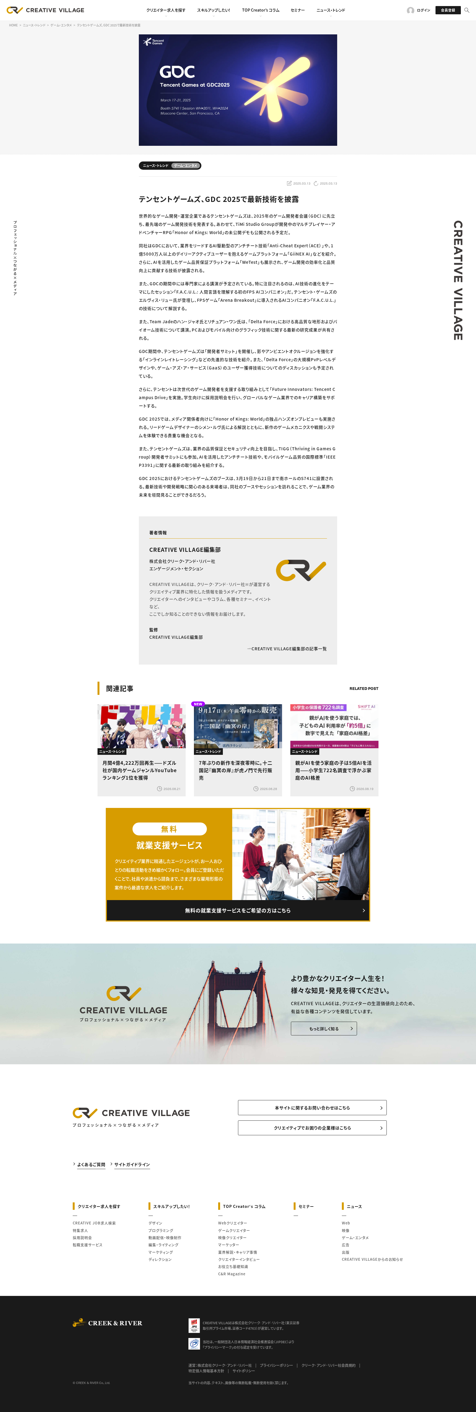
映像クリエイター (232, 1237)
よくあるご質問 (91, 1164)
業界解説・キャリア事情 (237, 1252)
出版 (346, 1252)
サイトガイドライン (132, 1164)
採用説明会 (82, 1237)
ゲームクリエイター (234, 1230)
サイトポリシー (243, 1370)
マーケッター (228, 1244)
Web (346, 1222)
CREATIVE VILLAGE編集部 (185, 549)
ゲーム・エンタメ (355, 1237)
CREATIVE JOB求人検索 (94, 1222)
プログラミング (160, 1230)
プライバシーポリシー (276, 1365)
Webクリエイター (232, 1222)
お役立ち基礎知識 (233, 1266)
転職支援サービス (88, 1244)
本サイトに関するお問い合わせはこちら (312, 1108)
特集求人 (80, 1230)
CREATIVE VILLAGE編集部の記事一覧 (289, 648)
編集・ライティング (163, 1244)
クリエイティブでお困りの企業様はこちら (312, 1128)
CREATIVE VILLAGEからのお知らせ (372, 1259)
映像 (346, 1230)
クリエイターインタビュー (239, 1259)
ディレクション (160, 1259)
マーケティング (160, 1252)
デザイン (155, 1222)
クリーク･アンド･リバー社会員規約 (328, 1365)
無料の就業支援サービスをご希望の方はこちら (238, 910)
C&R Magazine (231, 1273)
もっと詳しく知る (324, 1028)
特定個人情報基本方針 (206, 1370)
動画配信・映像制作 (165, 1237)
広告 (346, 1244)
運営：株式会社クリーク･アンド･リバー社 (220, 1365)
